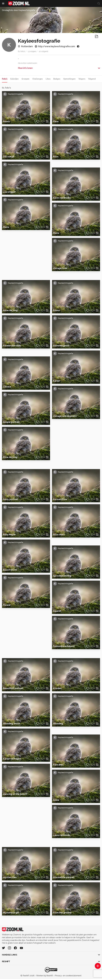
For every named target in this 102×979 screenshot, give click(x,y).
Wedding (58, 723)
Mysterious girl (11, 912)
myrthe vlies (10, 877)
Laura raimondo (61, 835)
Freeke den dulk (12, 345)
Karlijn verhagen (12, 758)
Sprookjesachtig (62, 575)
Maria (6, 227)
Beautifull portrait (13, 688)
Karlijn (56, 380)
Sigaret (57, 611)
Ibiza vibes (59, 534)
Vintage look (60, 268)
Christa (7, 386)
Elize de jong (10, 457)
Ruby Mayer (9, 534)
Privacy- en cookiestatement (67, 975)
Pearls (6, 121)
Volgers (81, 79)
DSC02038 (8, 156)
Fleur (56, 121)
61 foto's (21, 51)
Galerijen (14, 79)
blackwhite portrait (64, 877)
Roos (55, 156)
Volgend (92, 79)
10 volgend (43, 51)
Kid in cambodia (62, 197)
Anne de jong (10, 310)
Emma (56, 310)
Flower (7, 605)
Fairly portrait (10, 499)
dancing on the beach (15, 794)
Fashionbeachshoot (64, 646)
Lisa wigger (9, 192)
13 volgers (32, 51)
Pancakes (58, 764)
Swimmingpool (61, 345)
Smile (56, 800)
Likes (48, 79)
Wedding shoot (11, 723)
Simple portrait (11, 422)
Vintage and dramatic (65, 416)
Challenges (37, 79)
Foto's (4, 79)
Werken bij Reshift (44, 975)
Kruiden (57, 688)
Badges (56, 79)
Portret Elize (60, 499)
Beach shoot (10, 569)
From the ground (62, 912)
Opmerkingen (69, 79)
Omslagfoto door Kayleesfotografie (18, 10)
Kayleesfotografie (13, 94)
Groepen (25, 79)
